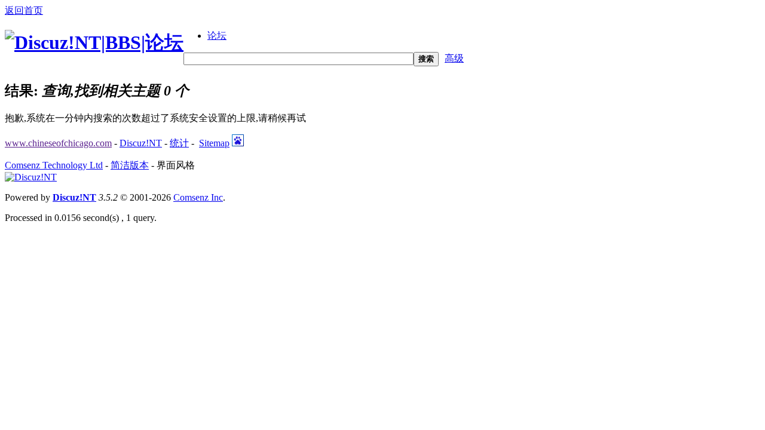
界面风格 (176, 165)
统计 (179, 143)
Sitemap (214, 143)
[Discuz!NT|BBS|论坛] (94, 42)
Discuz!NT (141, 143)
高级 (454, 58)
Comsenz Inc (198, 197)
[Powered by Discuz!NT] (31, 177)
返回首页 (24, 10)
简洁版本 (130, 165)
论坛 (217, 35)
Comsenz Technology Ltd (54, 165)
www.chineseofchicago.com (58, 143)
